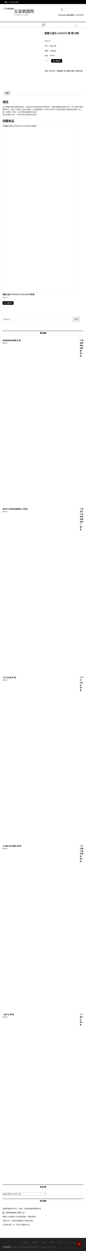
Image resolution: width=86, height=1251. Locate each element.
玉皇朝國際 (24, 11)
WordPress (33, 1247)
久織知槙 (59, 71)
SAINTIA (52, 71)
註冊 (74, 1242)
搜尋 (76, 319)
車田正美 (79, 71)
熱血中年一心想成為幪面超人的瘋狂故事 (18, 1220)
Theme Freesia (24, 1247)
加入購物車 (57, 61)
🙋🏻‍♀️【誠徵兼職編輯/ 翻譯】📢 (14, 1212)
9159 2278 (79, 15)
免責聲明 (43, 1242)
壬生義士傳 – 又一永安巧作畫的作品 (16, 1224)
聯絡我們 (52, 1242)
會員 (60, 1242)
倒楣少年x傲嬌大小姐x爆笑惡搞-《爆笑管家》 (20, 1216)
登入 (67, 1242)
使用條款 (34, 1242)
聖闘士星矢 (70, 71)
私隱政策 (25, 1242)
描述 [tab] (7, 93)
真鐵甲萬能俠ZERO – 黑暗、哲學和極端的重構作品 (22, 1208)
